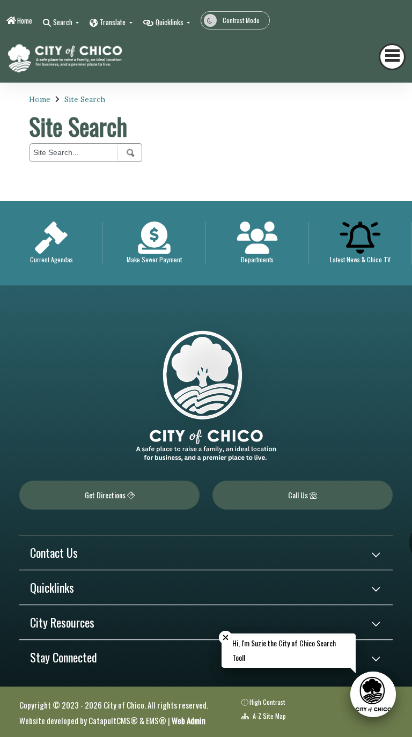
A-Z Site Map (268, 716)
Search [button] (63, 22)
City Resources (62, 622)
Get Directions (106, 494)
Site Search (84, 99)
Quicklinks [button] (170, 22)
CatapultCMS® (113, 720)
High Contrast (267, 702)
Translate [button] (113, 22)
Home (24, 20)
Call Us (299, 494)
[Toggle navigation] (392, 57)
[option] (51, 243)
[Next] (387, 18)
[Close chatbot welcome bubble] (225, 637)
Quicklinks (52, 587)
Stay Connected (63, 657)
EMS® (156, 720)
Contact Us (54, 552)
